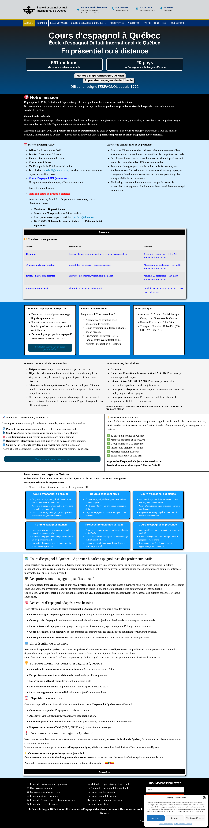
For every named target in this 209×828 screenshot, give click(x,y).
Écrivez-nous (146, 7)
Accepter (155, 818)
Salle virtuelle (59, 23)
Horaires (42, 23)
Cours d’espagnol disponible (87, 23)
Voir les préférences (195, 818)
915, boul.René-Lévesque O (94, 7)
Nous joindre (177, 23)
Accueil (28, 23)
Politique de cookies (166, 824)
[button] (204, 798)
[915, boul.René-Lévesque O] (78, 9)
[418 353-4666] (113, 8)
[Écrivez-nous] (137, 8)
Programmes (117, 23)
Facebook (168, 7)
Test (156, 23)
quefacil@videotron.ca (56, 170)
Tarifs (147, 23)
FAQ (164, 23)
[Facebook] (161, 8)
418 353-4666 (122, 7)
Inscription (134, 23)
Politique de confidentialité (183, 824)
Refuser (174, 818)
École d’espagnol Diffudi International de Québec (52, 9)
